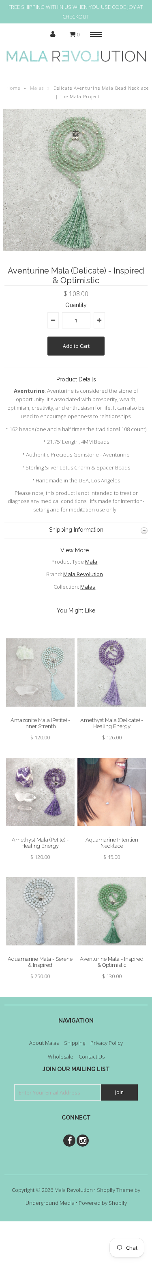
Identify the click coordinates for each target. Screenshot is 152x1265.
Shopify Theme (115, 1189)
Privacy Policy (106, 1042)
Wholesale (60, 1056)
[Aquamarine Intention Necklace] (111, 832)
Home (13, 88)
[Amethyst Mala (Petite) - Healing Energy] (40, 832)
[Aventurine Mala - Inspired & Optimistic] (111, 951)
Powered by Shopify (103, 1202)
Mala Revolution (83, 574)
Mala (91, 561)
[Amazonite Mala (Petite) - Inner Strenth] (40, 712)
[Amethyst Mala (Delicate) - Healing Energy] (111, 712)
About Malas (44, 1042)
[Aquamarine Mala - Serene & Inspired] (40, 951)
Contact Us (92, 1056)
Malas (37, 88)
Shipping (74, 1042)
